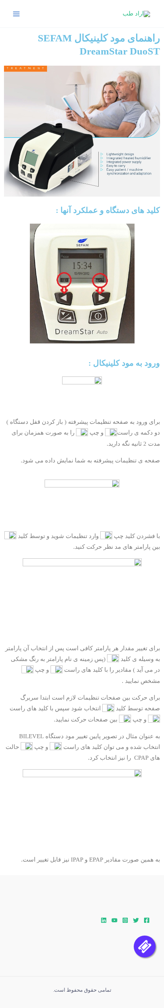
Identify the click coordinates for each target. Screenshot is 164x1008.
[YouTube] (114, 920)
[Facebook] (146, 920)
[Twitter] (136, 920)
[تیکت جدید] (145, 946)
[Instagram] (125, 920)
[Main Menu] (16, 14)
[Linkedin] (103, 920)
